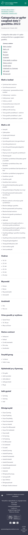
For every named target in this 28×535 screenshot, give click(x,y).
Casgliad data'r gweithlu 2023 (9, 13)
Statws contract (7, 63)
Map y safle (14, 502)
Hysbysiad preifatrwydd (14, 506)
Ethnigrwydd (6, 74)
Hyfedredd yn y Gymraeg (10, 68)
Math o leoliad (7, 46)
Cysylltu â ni (14, 508)
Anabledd (6, 57)
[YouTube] (14, 523)
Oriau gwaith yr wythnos (10, 60)
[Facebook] (10, 523)
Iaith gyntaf (6, 71)
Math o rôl (6, 49)
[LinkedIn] (17, 523)
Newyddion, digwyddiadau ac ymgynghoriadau (14, 500)
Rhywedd (5, 55)
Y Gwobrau (14, 504)
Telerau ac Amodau (14, 512)
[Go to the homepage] (9, 2)
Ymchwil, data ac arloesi (7, 9)
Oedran (5, 52)
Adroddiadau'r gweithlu (7, 11)
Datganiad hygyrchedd (14, 510)
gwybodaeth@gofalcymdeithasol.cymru (10, 529)
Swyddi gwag (7, 65)
